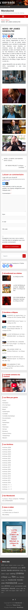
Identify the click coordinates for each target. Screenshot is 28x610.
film (14, 576)
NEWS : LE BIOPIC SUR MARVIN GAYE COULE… (13, 159)
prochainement (19, 586)
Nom (3, 214)
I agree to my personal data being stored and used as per (13, 180)
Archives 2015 (6, 471)
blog (21, 570)
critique (4, 577)
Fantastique (5, 422)
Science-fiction (6, 433)
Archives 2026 (6, 447)
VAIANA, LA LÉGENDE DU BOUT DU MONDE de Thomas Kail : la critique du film (19, 305)
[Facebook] (3, 36)
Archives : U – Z (7, 489)
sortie (7, 590)
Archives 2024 (6, 452)
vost (24, 590)
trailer (17, 590)
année (19, 567)
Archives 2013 (6, 476)
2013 (2, 565)
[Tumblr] (11, 36)
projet (24, 586)
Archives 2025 (6, 449)
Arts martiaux (6, 405)
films (17, 577)
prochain (12, 586)
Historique (5, 427)
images (3, 580)
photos (7, 586)
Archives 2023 (6, 454)
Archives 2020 (6, 460)
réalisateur (5, 588)
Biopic (4, 409)
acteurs (11, 565)
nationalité (20, 583)
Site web (4, 229)
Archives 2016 (6, 469)
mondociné (11, 582)
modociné (12, 580)
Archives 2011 (6, 480)
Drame (4, 420)
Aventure (5, 407)
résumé (12, 588)
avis (23, 567)
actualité (3, 567)
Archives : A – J (6, 484)
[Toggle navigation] (3, 16)
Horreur (4, 429)
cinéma (20, 573)
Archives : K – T (6, 487)
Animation (5, 403)
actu (22, 565)
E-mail (4, 221)
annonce (14, 568)
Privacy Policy (7, 180)
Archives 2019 (6, 463)
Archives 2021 (6, 458)
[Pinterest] (9, 36)
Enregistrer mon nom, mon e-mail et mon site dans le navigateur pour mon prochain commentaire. (13, 240)
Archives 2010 (6, 482)
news (2, 586)
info (6, 580)
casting (12, 574)
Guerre (4, 424)
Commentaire (6, 193)
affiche (8, 567)
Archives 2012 (6, 478)
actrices (18, 565)
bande (3, 570)
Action (4, 400)
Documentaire (6, 418)
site (22, 588)
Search (24, 256)
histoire (22, 577)
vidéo (21, 590)
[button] (9, 551)
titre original (12, 590)
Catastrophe (6, 411)
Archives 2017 (6, 467)
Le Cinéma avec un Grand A (10, 512)
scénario (18, 588)
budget (7, 573)
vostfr (2, 592)
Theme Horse (16, 605)
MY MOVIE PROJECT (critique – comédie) (15, 166)
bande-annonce (13, 570)
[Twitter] (6, 36)
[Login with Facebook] (3, 183)
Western (4, 438)
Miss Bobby (5, 514)
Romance (5, 431)
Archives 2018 (6, 465)
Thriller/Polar (6, 435)
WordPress (20, 607)
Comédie (5, 413)
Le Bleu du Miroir (7, 510)
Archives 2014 (6, 474)
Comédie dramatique (8, 416)
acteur (6, 565)
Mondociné (7, 10)
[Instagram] (10, 265)
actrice (14, 565)
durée (9, 577)
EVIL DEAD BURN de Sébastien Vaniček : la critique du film (19, 291)
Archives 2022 (6, 456)
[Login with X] (7, 183)
